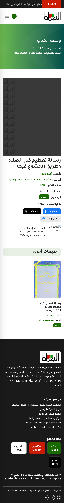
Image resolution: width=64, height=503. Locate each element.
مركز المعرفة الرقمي (50, 409)
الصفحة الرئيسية (52, 48)
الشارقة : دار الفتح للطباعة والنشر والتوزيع (29, 179)
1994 (42, 185)
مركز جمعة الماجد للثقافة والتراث (44, 418)
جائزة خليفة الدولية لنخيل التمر (45, 427)
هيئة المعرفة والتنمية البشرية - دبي (43, 422)
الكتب (38, 48)
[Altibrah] (52, 16)
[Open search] (14, 16)
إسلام (44, 197)
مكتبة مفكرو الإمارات (50, 413)
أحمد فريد (47, 173)
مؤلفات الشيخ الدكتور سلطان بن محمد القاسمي (36, 404)
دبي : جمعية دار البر (46, 320)
